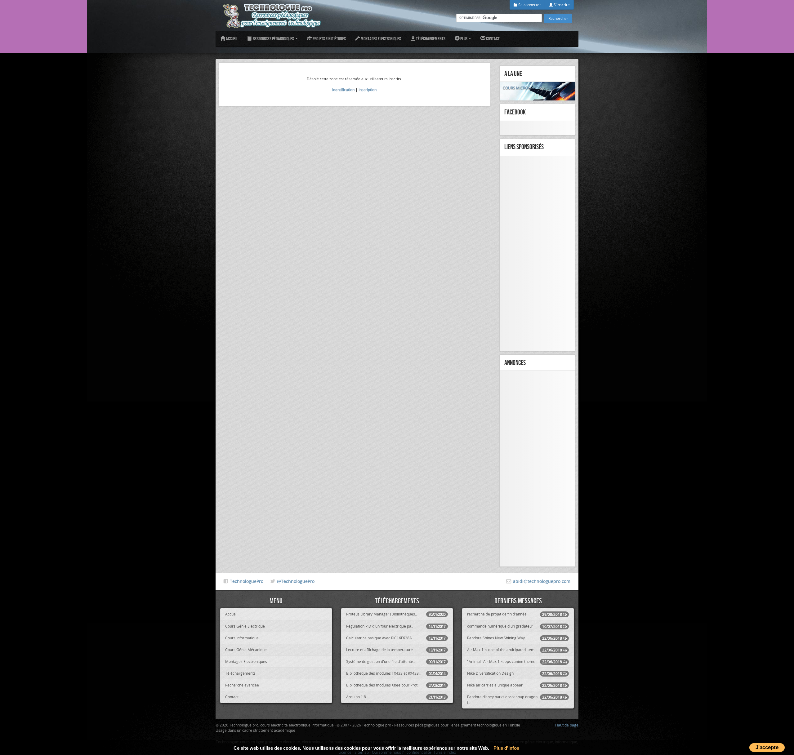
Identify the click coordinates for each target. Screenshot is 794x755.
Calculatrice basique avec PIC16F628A (395, 638)
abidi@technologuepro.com (541, 581)
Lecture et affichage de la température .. (395, 649)
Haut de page (566, 724)
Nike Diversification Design (514, 673)
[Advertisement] (537, 253)
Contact (492, 38)
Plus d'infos (506, 748)
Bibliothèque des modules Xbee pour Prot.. (395, 685)
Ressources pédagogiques (273, 38)
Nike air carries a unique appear (514, 685)
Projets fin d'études (329, 38)
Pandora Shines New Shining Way (514, 638)
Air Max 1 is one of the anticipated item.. (514, 649)
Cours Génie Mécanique (246, 649)
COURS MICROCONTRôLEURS (528, 87)
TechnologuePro (246, 581)
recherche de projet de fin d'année (514, 614)
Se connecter (529, 4)
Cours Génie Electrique (245, 626)
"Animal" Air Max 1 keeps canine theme (514, 661)
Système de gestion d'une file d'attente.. (395, 661)
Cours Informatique (242, 637)
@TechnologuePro (295, 581)
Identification (343, 89)
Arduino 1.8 (395, 696)
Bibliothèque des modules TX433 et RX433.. (395, 673)
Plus (464, 38)
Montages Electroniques (380, 38)
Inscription (368, 89)
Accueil (231, 38)
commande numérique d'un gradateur (514, 626)
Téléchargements (430, 38)
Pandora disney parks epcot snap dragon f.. (514, 699)
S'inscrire (561, 4)
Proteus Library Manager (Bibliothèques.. (395, 614)
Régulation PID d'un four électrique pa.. (395, 626)
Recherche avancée (242, 684)
